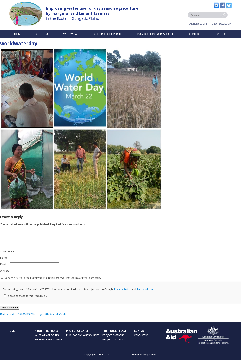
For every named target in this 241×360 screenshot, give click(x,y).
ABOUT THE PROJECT (47, 330)
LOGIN (197, 23)
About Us (42, 34)
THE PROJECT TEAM (114, 330)
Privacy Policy (122, 289)
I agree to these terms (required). (27, 296)
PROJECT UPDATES (77, 330)
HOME (11, 330)
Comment (7, 251)
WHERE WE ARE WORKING (49, 339)
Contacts (196, 34)
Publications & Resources (156, 34)
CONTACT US (141, 335)
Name (5, 257)
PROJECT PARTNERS (113, 335)
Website (5, 271)
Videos (222, 34)
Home (18, 34)
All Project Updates (108, 34)
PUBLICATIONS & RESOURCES (82, 335)
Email (4, 264)
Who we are (71, 34)
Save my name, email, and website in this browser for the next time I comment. (53, 277)
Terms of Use (145, 289)
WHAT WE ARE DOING (47, 335)
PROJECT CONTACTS (113, 339)
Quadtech (151, 354)
